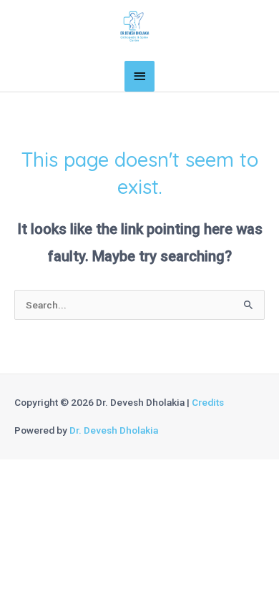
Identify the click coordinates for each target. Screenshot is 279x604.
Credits (208, 402)
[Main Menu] (139, 76)
